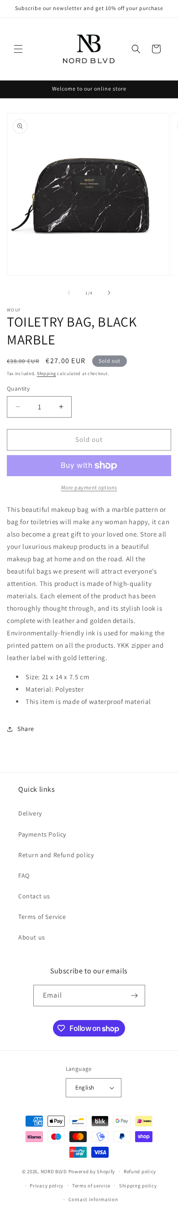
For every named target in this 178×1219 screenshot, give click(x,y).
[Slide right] (109, 293)
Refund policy (140, 1171)
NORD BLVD (54, 1171)
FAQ (24, 875)
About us (31, 937)
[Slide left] (69, 293)
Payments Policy (42, 834)
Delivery (30, 813)
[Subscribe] (135, 995)
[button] (18, 49)
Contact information (93, 1199)
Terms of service (91, 1185)
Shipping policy (138, 1185)
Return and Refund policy (56, 855)
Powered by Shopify (91, 1171)
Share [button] (25, 729)
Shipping (46, 373)
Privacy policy (46, 1185)
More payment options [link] (89, 487)
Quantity (18, 388)
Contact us (34, 896)
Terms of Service (42, 917)
